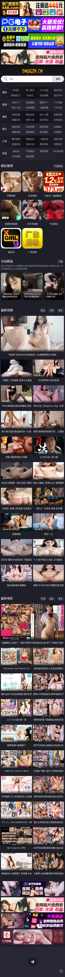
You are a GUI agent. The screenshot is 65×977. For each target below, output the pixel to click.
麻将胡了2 (16, 95)
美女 (43, 310)
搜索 (58, 78)
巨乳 (52, 310)
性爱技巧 (58, 144)
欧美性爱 (58, 114)
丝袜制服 (30, 107)
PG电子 (16, 90)
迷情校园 (16, 144)
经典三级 (30, 119)
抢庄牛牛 (58, 95)
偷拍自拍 (30, 114)
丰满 (43, 598)
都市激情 (16, 138)
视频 (4, 104)
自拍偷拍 (30, 102)
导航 (4, 153)
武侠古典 (58, 138)
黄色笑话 (44, 144)
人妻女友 (44, 138)
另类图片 (58, 131)
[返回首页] (61, 971)
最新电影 (7, 598)
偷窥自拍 (16, 126)
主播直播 (44, 107)
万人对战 (44, 90)
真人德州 (30, 90)
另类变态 (58, 119)
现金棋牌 (44, 95)
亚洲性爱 (16, 114)
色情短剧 (30, 156)
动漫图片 (58, 126)
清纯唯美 (30, 131)
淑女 (52, 598)
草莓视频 (44, 151)
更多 (60, 310)
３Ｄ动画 (58, 102)
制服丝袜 (16, 119)
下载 (60, 261)
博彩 (4, 92)
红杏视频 (16, 156)
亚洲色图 (30, 126)
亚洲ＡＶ (16, 102)
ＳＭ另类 (58, 107)
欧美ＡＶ (44, 102)
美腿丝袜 (16, 131)
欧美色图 (44, 126)
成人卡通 (44, 114)
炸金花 (30, 95)
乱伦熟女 (44, 119)
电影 (4, 116)
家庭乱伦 (30, 138)
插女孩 (16, 151)
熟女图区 (44, 131)
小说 (4, 141)
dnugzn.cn (32, 71)
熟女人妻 (16, 107)
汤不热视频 (58, 151)
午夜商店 (30, 151)
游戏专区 (58, 90)
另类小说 (30, 144)
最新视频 (7, 310)
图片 (4, 129)
